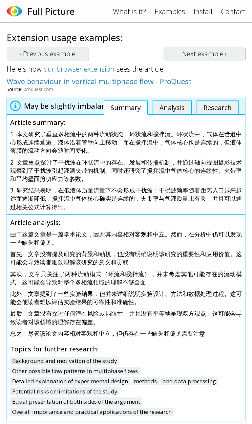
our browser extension (79, 69)
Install (203, 11)
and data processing (189, 381)
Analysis (172, 107)
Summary (126, 107)
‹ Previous (47, 53)
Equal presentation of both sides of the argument (76, 401)
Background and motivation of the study (64, 361)
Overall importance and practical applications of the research (92, 411)
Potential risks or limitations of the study (64, 391)
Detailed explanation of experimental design (70, 381)
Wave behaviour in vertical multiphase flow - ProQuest (99, 81)
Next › (204, 53)
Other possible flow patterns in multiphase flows (75, 371)
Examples (170, 11)
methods (145, 381)
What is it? (129, 11)
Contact (233, 11)
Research (217, 107)
